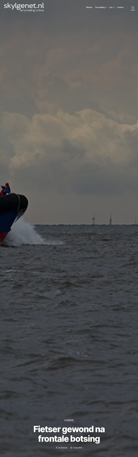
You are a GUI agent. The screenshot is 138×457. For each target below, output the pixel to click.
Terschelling (100, 7)
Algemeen (68, 420)
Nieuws (89, 7)
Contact (120, 7)
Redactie (64, 448)
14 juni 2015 (77, 448)
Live (110, 7)
